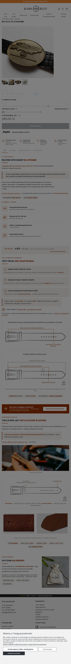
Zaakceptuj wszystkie (14, 653)
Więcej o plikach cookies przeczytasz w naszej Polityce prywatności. (25, 644)
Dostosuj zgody (47, 649)
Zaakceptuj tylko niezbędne (20, 649)
